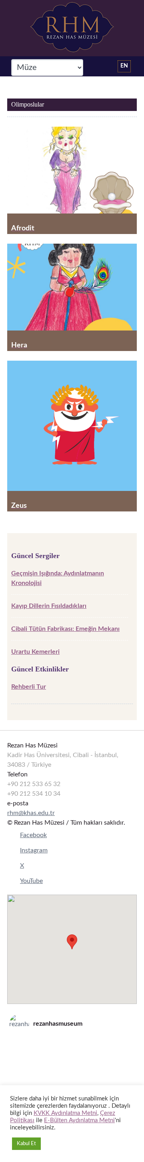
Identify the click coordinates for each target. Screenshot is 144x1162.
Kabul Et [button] (26, 1143)
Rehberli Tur (28, 687)
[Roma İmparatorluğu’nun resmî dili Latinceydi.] (72, 1045)
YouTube (31, 881)
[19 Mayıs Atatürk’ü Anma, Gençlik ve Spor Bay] (72, 1066)
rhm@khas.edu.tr (31, 813)
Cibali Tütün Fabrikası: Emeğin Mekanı (65, 629)
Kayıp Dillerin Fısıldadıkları (48, 606)
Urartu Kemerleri (35, 652)
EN (124, 66)
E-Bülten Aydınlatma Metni (79, 1120)
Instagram (34, 850)
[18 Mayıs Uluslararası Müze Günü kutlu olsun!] (72, 1077)
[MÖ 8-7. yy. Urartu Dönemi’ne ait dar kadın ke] (72, 1056)
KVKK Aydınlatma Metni (65, 1113)
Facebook (33, 835)
